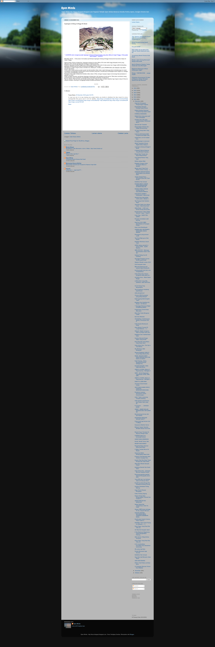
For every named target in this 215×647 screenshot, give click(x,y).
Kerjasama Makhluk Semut (142, 425)
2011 (135, 99)
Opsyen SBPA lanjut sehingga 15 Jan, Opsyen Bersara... (142, 510)
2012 (135, 97)
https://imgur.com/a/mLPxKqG (120, 98)
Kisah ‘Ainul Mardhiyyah (141, 227)
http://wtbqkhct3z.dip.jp (106, 100)
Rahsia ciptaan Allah (140, 161)
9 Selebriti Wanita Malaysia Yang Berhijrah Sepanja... (142, 151)
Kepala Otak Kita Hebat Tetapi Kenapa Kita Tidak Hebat (143, 461)
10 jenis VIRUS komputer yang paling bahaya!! (141, 296)
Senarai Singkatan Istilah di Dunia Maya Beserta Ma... (142, 353)
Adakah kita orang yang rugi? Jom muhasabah (142, 117)
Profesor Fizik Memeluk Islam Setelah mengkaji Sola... (142, 457)
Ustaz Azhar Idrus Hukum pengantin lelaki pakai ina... (142, 274)
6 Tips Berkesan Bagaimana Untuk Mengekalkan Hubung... (142, 533)
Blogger (132, 634)
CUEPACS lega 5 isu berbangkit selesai (140, 436)
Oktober (137, 572)
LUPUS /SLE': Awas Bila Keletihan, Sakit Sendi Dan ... (142, 282)
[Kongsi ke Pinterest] (108, 87)
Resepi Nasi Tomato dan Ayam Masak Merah (141, 154)
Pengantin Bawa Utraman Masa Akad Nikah (141, 446)
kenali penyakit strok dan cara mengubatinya (143, 271)
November (138, 570)
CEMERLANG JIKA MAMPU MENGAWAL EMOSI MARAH (142, 231)
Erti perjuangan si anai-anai (142, 141)
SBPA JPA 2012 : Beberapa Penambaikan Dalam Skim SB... (142, 251)
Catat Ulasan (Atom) (75, 136)
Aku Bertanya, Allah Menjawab (140, 349)
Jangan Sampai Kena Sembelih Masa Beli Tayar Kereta (142, 178)
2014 (135, 92)
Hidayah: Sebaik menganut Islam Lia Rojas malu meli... (143, 331)
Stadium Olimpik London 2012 (143, 262)
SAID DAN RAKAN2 (140, 560)
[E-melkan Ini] (101, 87)
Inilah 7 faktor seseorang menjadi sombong (141, 398)
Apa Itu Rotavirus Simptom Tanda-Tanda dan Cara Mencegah (141, 65)
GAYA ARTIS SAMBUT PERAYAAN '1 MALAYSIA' (142, 194)
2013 (135, 95)
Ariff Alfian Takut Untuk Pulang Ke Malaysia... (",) (143, 523)
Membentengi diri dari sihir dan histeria (142, 415)
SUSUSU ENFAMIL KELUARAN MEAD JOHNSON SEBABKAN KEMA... (141, 515)
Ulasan (136, 588)
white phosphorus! (139, 293)
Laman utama (97, 133)
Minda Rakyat (70, 147)
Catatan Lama (123, 133)
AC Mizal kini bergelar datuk (142, 529)
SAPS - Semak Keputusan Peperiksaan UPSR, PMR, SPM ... (142, 374)
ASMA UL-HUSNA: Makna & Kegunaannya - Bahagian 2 (142, 370)
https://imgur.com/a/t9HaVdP (120, 100)
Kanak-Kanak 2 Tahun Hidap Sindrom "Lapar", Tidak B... (142, 212)
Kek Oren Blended (139, 316)
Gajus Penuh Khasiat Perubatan (140, 490)
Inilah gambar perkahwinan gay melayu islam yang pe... (142, 402)
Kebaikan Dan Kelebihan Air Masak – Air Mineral (142, 303)
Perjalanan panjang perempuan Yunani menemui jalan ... (140, 394)
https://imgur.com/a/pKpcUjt (104, 98)
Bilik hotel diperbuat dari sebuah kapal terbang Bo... (142, 267)
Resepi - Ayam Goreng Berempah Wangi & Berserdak (141, 60)
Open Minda (68, 8)
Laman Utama (135, 22)
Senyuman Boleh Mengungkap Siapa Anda (142, 453)
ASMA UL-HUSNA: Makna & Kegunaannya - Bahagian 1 (142, 378)
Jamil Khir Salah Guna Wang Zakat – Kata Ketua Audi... (142, 205)
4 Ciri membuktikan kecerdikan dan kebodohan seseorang (142, 545)
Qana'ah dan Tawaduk (141, 124)
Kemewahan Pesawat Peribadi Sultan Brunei (141, 107)
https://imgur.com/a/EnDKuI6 (76, 100)
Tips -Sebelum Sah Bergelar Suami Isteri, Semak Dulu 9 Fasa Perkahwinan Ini (141, 38)
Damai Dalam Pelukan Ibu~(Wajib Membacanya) (142, 127)
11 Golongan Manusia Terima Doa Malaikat (142, 567)
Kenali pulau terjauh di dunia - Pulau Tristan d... (143, 520)
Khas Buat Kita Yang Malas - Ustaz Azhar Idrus (142, 342)
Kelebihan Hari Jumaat (141, 181)
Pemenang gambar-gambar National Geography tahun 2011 (142, 476)
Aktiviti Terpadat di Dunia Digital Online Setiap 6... (142, 144)
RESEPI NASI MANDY (140, 443)
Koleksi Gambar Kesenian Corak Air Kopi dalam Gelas (143, 111)
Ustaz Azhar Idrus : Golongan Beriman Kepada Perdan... (142, 471)
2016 (135, 88)
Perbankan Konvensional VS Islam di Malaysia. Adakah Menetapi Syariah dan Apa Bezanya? (141, 79)
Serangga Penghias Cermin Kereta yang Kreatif (142, 259)
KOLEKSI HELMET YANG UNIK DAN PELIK (141, 366)
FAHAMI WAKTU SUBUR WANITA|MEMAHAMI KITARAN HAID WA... (141, 185)
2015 (135, 90)
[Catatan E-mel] (98, 86)
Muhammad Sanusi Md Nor (73, 163)
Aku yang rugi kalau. (140, 549)
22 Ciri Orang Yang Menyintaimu (140, 286)
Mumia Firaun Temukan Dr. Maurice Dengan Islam (142, 432)
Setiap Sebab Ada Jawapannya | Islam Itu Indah (141, 506)
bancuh (68, 168)
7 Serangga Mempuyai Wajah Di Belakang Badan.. (142, 306)
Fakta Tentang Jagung (141, 493)
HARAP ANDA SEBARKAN (142, 439)
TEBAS (68, 152)
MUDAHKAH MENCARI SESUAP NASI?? (141, 418)
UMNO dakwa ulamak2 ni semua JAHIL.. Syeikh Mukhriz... (141, 247)
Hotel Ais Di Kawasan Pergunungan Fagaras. (141, 104)
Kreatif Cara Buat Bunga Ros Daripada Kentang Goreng (142, 483)
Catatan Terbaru (70, 133)
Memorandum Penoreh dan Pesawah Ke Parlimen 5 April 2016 (81, 164)
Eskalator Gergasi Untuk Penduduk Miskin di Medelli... (141, 165)
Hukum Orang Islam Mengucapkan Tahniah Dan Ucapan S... (143, 497)
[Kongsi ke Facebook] (106, 87)
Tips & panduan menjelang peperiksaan (142, 290)
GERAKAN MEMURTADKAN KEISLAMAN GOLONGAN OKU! (142, 173)
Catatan (136, 586)
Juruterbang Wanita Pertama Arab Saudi (75, 159)
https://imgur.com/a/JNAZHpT (92, 100)
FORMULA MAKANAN (140, 114)
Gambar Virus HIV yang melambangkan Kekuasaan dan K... (142, 121)
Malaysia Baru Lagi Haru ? (72, 154)
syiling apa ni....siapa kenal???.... (74, 170)
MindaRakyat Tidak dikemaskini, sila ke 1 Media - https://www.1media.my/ (84, 148)
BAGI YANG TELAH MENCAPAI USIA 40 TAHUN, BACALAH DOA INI (140, 51)
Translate (144, 30)
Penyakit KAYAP (136, 46)
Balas (69, 104)
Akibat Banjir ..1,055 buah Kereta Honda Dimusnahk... (143, 208)
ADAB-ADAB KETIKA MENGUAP (140, 501)
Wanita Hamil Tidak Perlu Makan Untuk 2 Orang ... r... (143, 169)
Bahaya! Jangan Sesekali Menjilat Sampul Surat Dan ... (142, 428)
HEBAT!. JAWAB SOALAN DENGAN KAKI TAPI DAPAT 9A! (143, 411)
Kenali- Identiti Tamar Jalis (142, 441)
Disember (138, 101)
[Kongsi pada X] (105, 87)
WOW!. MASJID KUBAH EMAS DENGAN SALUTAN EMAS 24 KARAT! (142, 357)
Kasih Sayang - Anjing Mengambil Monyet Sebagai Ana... (140, 362)
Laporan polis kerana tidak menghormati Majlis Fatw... (142, 134)
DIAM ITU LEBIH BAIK (141, 381)
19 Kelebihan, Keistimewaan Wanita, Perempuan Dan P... (142, 320)
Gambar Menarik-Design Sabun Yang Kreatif (141, 339)
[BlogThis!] (103, 87)
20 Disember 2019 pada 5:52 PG (84, 95)
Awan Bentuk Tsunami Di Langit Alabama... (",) (141, 328)
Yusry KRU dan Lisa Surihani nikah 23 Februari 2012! (142, 480)
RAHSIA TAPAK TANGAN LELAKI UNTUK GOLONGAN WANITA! (141, 190)
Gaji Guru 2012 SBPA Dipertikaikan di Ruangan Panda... (142, 224)
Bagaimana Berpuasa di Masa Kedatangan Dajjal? (140, 69)
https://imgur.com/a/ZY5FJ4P (76, 102)
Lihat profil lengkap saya (78, 626)
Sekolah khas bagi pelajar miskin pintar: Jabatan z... (142, 198)
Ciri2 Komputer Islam (140, 264)
